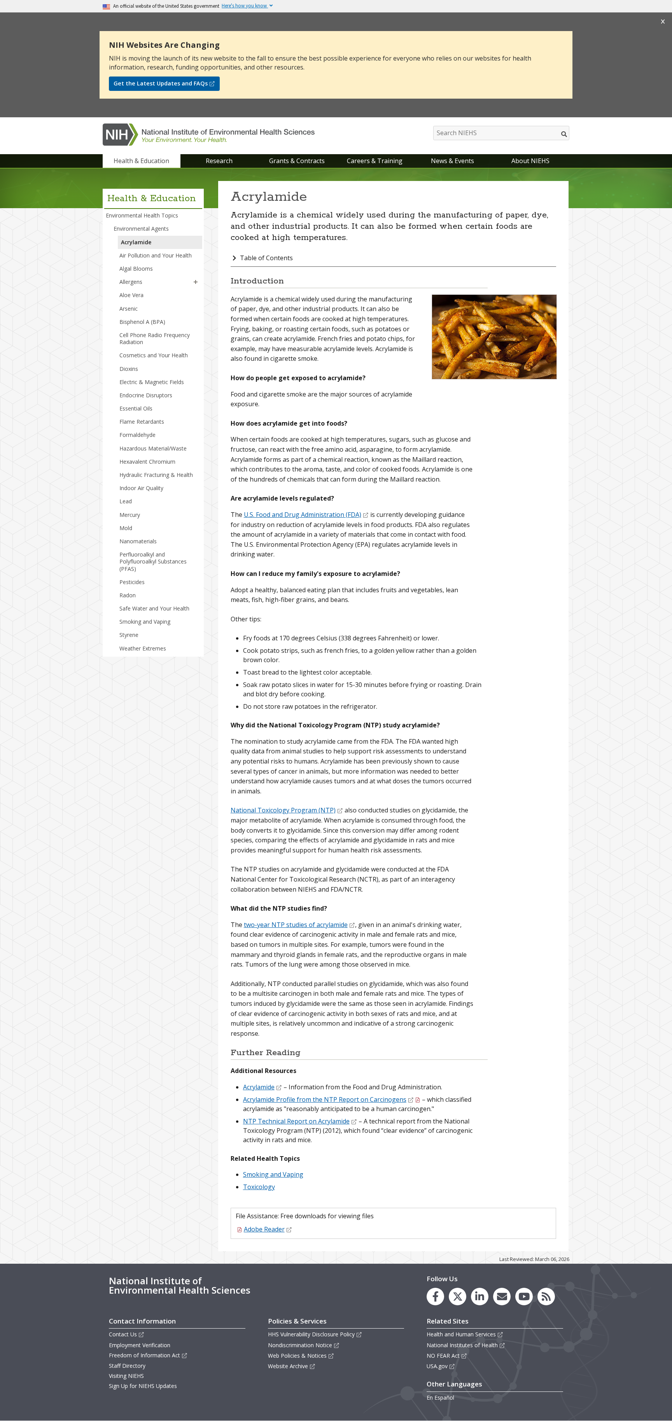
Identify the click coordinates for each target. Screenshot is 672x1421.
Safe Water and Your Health (154, 608)
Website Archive (288, 1366)
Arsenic (128, 308)
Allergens (130, 281)
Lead (125, 501)
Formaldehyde (137, 434)
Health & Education (141, 161)
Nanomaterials (138, 541)
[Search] (564, 133)
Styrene (128, 634)
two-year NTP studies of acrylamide (296, 924)
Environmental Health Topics (142, 215)
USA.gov (437, 1366)
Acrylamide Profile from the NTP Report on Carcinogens (324, 1099)
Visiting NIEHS (126, 1375)
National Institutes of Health (462, 1345)
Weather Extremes (142, 648)
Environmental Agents (141, 228)
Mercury (129, 514)
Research (219, 161)
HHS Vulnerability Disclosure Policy (311, 1334)
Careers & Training (374, 161)
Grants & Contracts (297, 161)
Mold (125, 528)
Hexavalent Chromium (147, 461)
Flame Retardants (141, 421)
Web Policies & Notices (297, 1355)
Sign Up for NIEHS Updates (143, 1386)
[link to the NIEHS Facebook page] (435, 1296)
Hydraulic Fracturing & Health (156, 474)
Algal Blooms (136, 268)
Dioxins (128, 368)
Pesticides (132, 582)
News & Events (452, 161)
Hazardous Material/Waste (153, 448)
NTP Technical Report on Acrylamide (296, 1121)
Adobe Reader (264, 1229)
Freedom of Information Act (144, 1355)
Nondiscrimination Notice (300, 1345)
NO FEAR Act (443, 1355)
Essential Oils (135, 408)
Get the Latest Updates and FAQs (161, 83)
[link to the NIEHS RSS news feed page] (546, 1296)
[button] (195, 282)
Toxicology (259, 1187)
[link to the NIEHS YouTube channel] (524, 1296)
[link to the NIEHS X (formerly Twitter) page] (457, 1296)
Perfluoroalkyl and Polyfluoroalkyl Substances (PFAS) (153, 561)
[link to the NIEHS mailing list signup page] (502, 1296)
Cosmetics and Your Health (153, 355)
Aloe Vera (131, 295)
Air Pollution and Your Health (155, 255)
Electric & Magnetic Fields (151, 382)
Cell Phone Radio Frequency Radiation (154, 338)
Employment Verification (139, 1345)
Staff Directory (127, 1365)
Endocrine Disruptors (145, 395)
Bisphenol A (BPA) (142, 321)
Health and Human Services (461, 1334)
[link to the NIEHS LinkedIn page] (479, 1296)
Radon (127, 595)
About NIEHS (530, 161)
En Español (440, 1397)
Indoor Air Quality (141, 488)
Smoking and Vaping (144, 621)
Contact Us (123, 1334)
